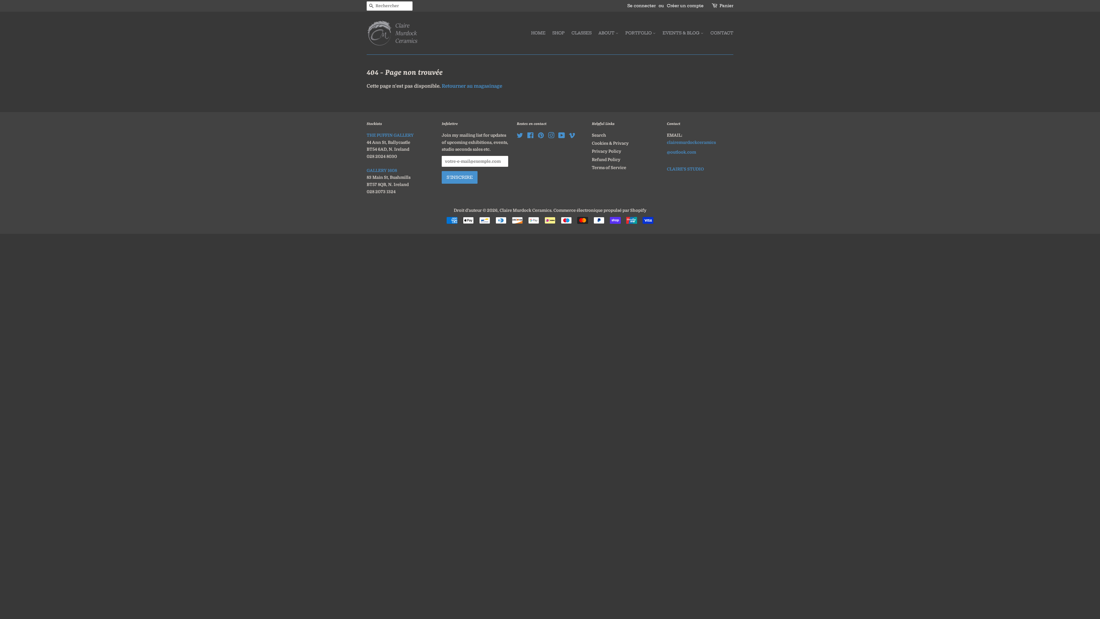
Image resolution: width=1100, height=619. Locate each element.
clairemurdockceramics (691, 142)
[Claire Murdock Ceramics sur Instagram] (551, 136)
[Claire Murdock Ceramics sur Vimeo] (572, 136)
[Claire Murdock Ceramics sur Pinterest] (541, 136)
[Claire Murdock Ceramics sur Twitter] (520, 136)
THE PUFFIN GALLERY (390, 135)
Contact (721, 33)
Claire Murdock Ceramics (525, 210)
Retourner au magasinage (472, 86)
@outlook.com (681, 152)
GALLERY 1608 (382, 170)
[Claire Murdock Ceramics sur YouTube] (561, 136)
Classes (581, 33)
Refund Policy (606, 159)
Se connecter (641, 5)
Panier (726, 5)
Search (599, 135)
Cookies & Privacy (610, 143)
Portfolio (639, 33)
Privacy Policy (606, 151)
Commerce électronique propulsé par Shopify (600, 210)
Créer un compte (685, 5)
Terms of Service (609, 167)
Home (538, 33)
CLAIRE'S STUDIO (685, 169)
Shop (558, 33)
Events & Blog (682, 33)
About (607, 33)
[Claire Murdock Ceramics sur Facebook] (530, 136)
